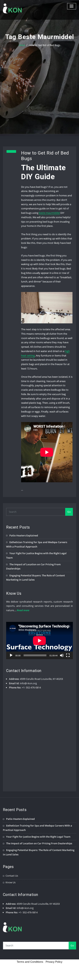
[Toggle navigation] (71, 6)
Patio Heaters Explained (23, 535)
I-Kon (22, 45)
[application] (39, 640)
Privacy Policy (54, 961)
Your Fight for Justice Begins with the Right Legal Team (38, 836)
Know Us (11, 882)
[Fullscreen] (68, 655)
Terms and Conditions (30, 961)
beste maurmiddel (49, 213)
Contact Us (12, 875)
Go (69, 511)
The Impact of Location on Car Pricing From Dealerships (39, 843)
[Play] (11, 655)
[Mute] (62, 655)
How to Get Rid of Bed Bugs (44, 45)
